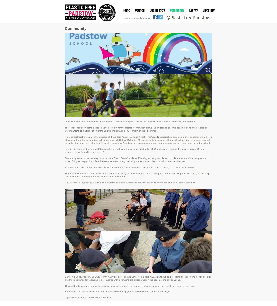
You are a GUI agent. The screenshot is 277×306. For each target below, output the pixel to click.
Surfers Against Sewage (126, 137)
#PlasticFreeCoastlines (150, 137)
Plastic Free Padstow (144, 121)
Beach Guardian (114, 121)
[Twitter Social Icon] (160, 17)
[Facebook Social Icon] (155, 17)
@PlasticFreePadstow (188, 18)
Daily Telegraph (177, 173)
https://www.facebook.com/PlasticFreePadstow (88, 297)
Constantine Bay (117, 176)
